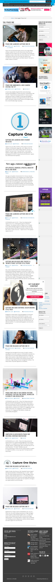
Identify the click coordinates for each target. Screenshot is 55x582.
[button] (34, 285)
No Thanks (34, 299)
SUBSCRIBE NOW (35, 297)
